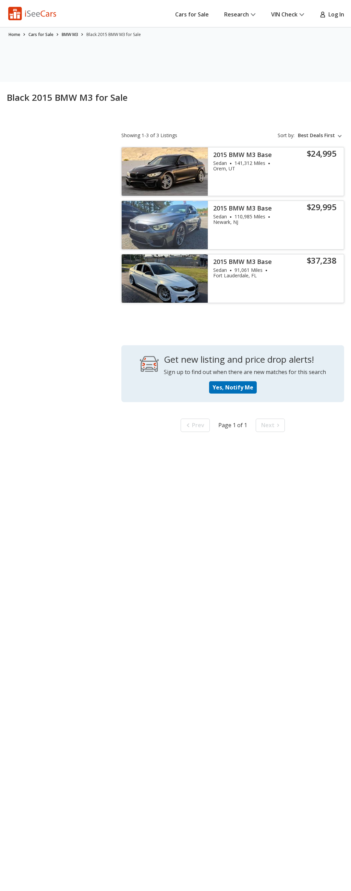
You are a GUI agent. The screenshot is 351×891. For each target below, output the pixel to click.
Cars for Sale (192, 14)
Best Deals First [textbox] (316, 135)
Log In (335, 14)
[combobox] (321, 135)
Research (236, 14)
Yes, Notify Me (233, 387)
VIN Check (284, 14)
